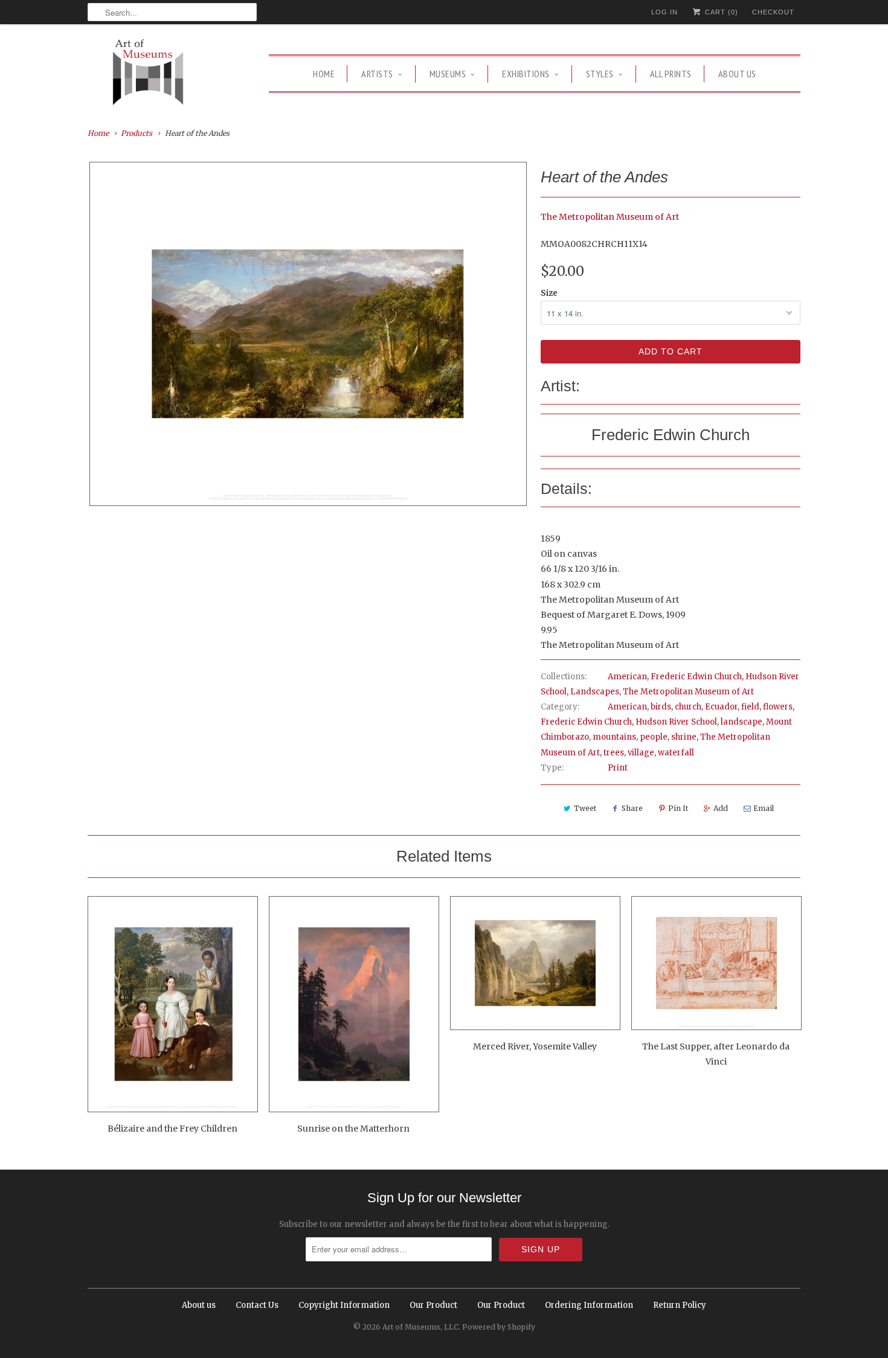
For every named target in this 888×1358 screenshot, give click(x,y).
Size (549, 293)
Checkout (773, 12)
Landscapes (594, 692)
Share (632, 808)
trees (613, 753)
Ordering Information (589, 1305)
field (750, 707)
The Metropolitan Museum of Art (610, 216)
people (654, 737)
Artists (377, 74)
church (688, 707)
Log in (664, 12)
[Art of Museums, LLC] (148, 74)
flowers (778, 707)
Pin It (678, 808)
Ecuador (721, 707)
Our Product (433, 1305)
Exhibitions (526, 74)
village (641, 753)
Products (136, 133)
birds (661, 707)
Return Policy (679, 1305)
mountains (614, 737)
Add (720, 808)
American (627, 676)
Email (763, 808)
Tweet (585, 808)
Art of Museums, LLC (420, 1326)
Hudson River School (676, 722)
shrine (684, 737)
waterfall (676, 753)
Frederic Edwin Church (696, 676)
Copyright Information (344, 1305)
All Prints (671, 74)
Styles (600, 74)
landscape (741, 722)
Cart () (720, 12)
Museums (448, 74)
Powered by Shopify (498, 1326)
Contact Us (257, 1305)
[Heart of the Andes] (308, 334)
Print (618, 768)
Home (324, 74)
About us (737, 74)
